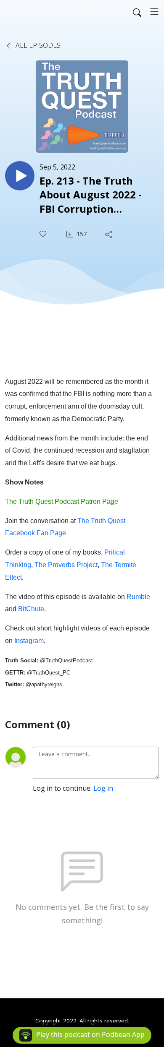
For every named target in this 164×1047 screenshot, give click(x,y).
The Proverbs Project (66, 564)
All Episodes (37, 45)
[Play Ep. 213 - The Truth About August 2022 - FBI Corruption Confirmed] (19, 175)
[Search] (137, 11)
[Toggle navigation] (154, 12)
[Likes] (44, 233)
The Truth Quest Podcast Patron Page (61, 501)
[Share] (109, 234)
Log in (103, 788)
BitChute (31, 608)
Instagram (29, 640)
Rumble (138, 596)
